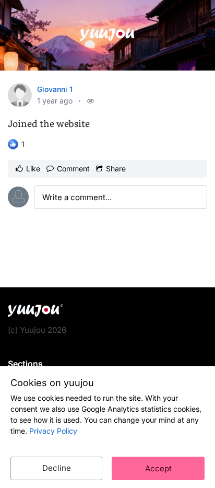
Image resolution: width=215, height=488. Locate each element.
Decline (56, 468)
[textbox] (120, 197)
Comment (73, 168)
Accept (158, 468)
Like (33, 168)
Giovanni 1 (55, 89)
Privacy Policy (53, 430)
